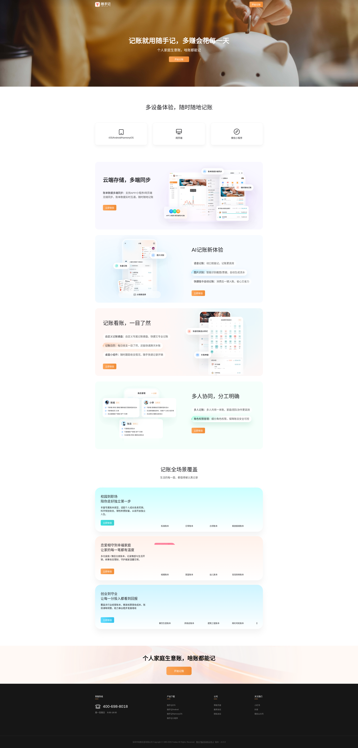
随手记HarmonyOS (174, 714)
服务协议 (217, 709)
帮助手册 (217, 705)
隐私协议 (217, 714)
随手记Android (173, 709)
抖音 (256, 709)
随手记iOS (171, 705)
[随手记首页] (102, 4)
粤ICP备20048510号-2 (205, 742)
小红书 (257, 705)
